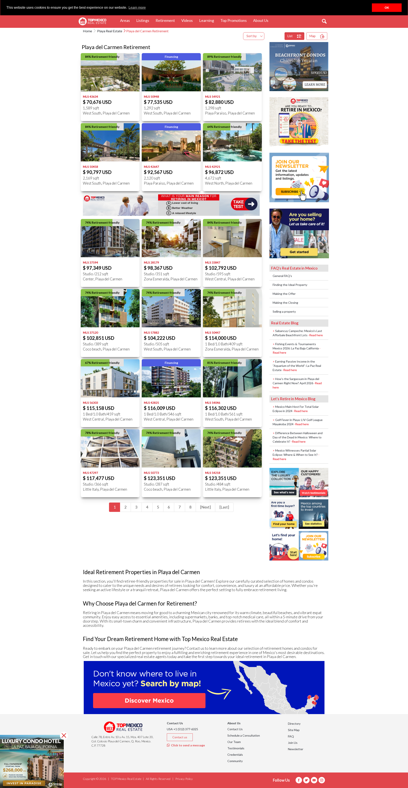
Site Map (294, 730)
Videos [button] (188, 20)
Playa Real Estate (109, 31)
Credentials (235, 754)
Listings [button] (144, 20)
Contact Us (235, 729)
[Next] (205, 507)
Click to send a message (187, 745)
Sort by (251, 36)
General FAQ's (282, 276)
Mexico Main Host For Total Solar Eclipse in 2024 (296, 409)
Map (312, 36)
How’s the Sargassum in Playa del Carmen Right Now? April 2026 (297, 383)
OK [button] (387, 7)
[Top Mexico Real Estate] (92, 21)
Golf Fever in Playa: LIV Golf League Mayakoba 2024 (298, 422)
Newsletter (295, 749)
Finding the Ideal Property (290, 285)
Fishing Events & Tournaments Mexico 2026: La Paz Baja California (296, 348)
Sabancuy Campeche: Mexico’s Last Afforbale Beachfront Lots (298, 333)
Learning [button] (208, 20)
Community (235, 761)
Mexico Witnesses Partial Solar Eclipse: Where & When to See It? (296, 455)
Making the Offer (284, 293)
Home (87, 31)
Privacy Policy (184, 779)
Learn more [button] (137, 7)
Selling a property (284, 311)
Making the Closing (285, 302)
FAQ (291, 736)
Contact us (179, 737)
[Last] (224, 507)
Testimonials (235, 748)
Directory (294, 723)
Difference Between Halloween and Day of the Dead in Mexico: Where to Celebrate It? (298, 437)
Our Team (234, 742)
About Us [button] (262, 20)
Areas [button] (126, 20)
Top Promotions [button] (235, 20)
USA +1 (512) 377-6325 (182, 729)
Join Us (293, 742)
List (290, 36)
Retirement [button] (167, 20)
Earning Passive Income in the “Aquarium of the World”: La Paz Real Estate (297, 366)
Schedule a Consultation (243, 735)
